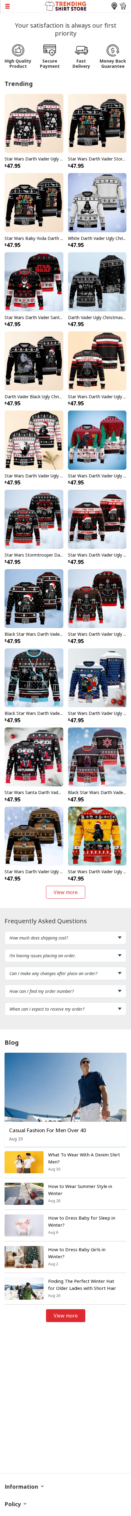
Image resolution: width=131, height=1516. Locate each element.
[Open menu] (22, 6)
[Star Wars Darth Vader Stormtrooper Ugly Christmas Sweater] (97, 123)
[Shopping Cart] (122, 6)
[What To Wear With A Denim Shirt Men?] (24, 1162)
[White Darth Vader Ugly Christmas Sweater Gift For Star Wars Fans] (97, 202)
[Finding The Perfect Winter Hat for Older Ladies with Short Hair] (24, 1289)
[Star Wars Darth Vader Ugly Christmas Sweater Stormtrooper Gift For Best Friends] (97, 598)
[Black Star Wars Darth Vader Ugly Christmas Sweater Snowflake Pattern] (97, 756)
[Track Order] (114, 6)
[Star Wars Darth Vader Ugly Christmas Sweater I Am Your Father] (34, 439)
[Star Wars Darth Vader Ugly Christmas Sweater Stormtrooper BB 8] (97, 835)
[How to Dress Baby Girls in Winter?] (24, 1257)
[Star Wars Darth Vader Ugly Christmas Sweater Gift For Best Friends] (34, 835)
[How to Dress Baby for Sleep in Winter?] (24, 1225)
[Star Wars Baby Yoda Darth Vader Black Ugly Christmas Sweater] (34, 202)
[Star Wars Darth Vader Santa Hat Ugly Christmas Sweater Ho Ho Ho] (34, 281)
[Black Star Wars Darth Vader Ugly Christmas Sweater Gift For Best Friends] (34, 598)
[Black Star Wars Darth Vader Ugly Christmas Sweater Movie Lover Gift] (34, 677)
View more (66, 892)
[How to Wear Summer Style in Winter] (24, 1194)
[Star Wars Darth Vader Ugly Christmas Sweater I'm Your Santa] (97, 439)
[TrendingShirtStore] (66, 5)
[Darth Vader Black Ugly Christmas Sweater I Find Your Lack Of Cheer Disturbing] (34, 360)
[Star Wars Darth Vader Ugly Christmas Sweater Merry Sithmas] (34, 123)
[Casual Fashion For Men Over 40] (65, 1087)
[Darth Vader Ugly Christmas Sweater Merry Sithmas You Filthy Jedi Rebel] (97, 281)
